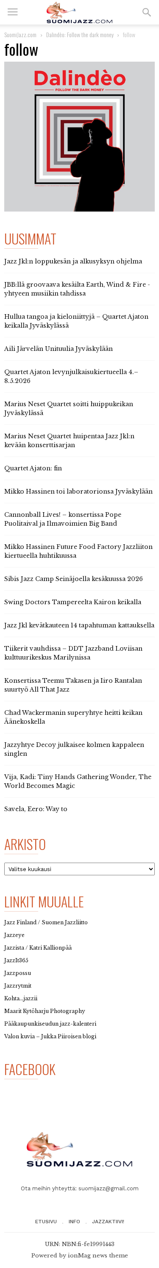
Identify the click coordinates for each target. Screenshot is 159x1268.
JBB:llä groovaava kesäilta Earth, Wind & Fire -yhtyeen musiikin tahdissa (77, 289)
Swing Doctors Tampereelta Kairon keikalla (72, 602)
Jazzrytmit (17, 986)
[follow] (79, 137)
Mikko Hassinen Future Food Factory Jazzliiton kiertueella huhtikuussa (78, 551)
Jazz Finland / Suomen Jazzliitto (46, 922)
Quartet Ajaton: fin (33, 468)
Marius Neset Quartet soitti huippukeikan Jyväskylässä (68, 408)
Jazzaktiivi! (108, 1222)
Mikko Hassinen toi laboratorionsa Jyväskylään (78, 491)
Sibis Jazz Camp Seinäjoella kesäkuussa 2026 (73, 579)
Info (74, 1222)
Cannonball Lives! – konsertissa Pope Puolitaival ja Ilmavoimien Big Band (62, 519)
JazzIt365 (16, 960)
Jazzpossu (17, 973)
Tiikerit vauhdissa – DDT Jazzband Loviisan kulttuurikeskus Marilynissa (73, 653)
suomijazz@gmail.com (108, 1188)
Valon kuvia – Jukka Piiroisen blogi (50, 1036)
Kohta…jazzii (20, 998)
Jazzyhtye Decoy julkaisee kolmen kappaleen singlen (74, 749)
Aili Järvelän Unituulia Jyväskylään (58, 349)
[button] (146, 12)
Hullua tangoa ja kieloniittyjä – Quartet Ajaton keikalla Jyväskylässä (76, 321)
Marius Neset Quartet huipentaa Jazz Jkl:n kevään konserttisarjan (69, 440)
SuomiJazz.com (20, 34)
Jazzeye (14, 935)
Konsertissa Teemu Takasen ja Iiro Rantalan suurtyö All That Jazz (73, 685)
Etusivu (46, 1222)
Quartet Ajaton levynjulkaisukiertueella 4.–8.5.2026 (71, 376)
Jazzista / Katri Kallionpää (38, 948)
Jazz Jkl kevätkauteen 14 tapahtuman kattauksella (79, 625)
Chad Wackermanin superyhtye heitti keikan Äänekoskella (73, 717)
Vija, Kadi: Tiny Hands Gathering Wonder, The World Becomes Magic (77, 781)
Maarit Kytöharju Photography (44, 1011)
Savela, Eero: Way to (35, 809)
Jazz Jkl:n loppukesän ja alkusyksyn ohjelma (73, 261)
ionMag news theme (98, 1255)
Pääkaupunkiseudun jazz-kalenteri (50, 1024)
